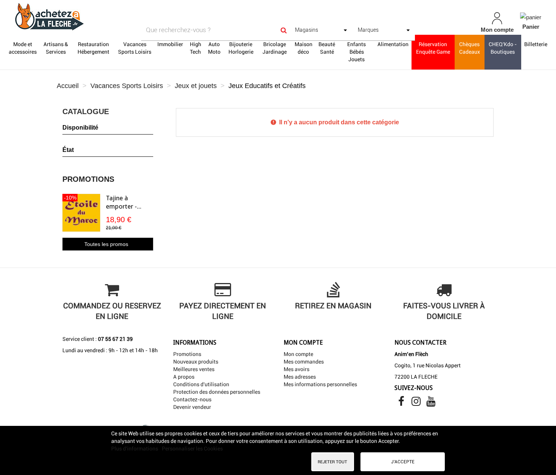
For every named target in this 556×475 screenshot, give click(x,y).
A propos (183, 377)
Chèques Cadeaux (469, 48)
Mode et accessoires (23, 48)
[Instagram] (416, 403)
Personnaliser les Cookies (192, 449)
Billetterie (535, 44)
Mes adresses (300, 377)
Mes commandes (304, 362)
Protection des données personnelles (216, 392)
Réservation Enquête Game (433, 48)
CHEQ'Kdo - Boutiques (503, 48)
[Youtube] (431, 403)
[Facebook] (401, 403)
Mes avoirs (296, 369)
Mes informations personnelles (320, 384)
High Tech (195, 48)
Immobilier (170, 44)
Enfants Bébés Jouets (356, 51)
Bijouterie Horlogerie (240, 48)
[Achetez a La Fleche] (96, 16)
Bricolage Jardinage (274, 48)
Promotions (88, 179)
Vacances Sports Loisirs (134, 48)
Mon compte (298, 354)
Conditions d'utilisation (201, 384)
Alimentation (392, 44)
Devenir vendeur (192, 407)
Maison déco (303, 48)
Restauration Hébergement (93, 48)
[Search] (283, 30)
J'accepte (403, 461)
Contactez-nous (192, 399)
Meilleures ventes (193, 369)
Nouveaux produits (195, 362)
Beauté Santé (326, 48)
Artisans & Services (55, 48)
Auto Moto (214, 48)
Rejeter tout (332, 461)
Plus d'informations (135, 449)
